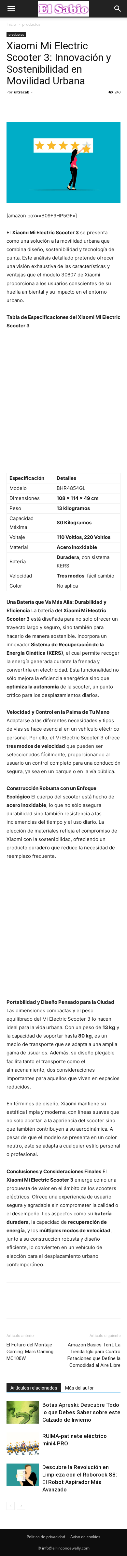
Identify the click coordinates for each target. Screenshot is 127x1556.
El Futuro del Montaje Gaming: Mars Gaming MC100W (30, 1351)
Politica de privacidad (46, 1536)
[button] (11, 9)
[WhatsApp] (57, 106)
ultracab (21, 92)
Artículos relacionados (33, 1388)
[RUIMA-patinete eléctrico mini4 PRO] (23, 1443)
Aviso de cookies (85, 1536)
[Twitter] (28, 106)
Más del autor (79, 1388)
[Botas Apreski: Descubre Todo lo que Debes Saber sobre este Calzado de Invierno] (23, 1412)
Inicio (11, 24)
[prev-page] (11, 1506)
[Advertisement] (63, 404)
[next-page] (21, 1506)
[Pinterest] (42, 106)
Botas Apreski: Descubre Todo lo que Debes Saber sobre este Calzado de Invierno (81, 1412)
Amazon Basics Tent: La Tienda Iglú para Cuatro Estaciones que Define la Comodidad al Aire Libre (93, 1355)
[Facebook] (13, 106)
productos (31, 24)
